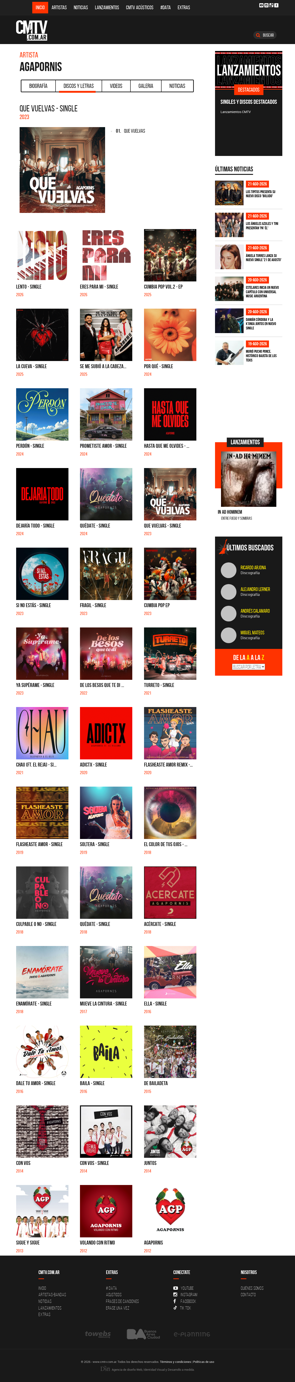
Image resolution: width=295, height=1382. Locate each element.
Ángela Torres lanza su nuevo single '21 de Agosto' (263, 258)
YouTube (187, 1288)
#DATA (165, 7)
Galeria (146, 86)
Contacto (248, 1294)
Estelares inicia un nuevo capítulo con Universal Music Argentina (262, 291)
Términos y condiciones (175, 1362)
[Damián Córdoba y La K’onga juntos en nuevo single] (229, 320)
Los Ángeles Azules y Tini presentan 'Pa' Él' (262, 225)
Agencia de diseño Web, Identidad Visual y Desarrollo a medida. (153, 1369)
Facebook (188, 1301)
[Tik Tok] (271, 5)
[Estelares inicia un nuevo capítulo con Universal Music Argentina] (229, 289)
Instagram (189, 1294)
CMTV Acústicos (139, 7)
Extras (184, 7)
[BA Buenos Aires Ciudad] (142, 1334)
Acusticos (114, 1294)
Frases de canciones (122, 1301)
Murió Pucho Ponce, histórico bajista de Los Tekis (261, 355)
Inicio (40, 7)
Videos (116, 86)
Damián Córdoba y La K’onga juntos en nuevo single (261, 323)
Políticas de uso (203, 1362)
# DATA (111, 1288)
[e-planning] (192, 1334)
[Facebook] (276, 5)
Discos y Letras (79, 86)
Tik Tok (185, 1307)
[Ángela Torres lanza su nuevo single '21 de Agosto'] (229, 257)
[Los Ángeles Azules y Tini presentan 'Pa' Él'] (229, 225)
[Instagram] (266, 5)
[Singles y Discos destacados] (249, 70)
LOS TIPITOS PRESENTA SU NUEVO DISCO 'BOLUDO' (260, 194)
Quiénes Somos (252, 1288)
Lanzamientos (107, 7)
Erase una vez (118, 1307)
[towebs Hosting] (98, 1334)
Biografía (38, 86)
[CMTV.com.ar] (35, 30)
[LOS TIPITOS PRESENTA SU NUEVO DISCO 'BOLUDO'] (229, 193)
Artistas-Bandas (52, 1294)
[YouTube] (261, 5)
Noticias (81, 7)
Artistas (59, 7)
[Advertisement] (249, 401)
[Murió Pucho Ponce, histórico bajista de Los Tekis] (229, 352)
